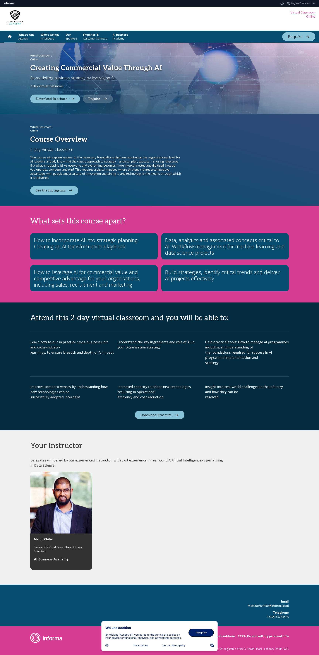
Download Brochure (51, 99)
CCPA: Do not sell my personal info (263, 636)
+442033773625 (278, 617)
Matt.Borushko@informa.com (268, 606)
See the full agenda (51, 190)
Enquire (295, 36)
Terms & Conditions (220, 636)
